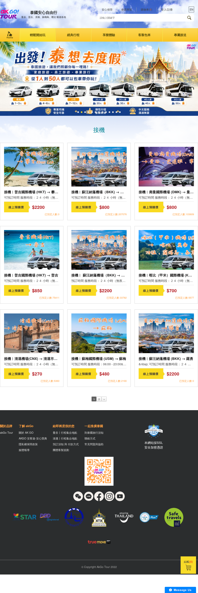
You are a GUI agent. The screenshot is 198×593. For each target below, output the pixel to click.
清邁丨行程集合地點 (65, 438)
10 (109, 112)
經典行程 (73, 35)
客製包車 (144, 35)
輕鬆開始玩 (37, 35)
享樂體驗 (109, 35)
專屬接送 (180, 35)
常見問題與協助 (93, 444)
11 (113, 112)
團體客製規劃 (61, 450)
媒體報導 (24, 450)
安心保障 (107, 9)
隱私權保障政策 (28, 444)
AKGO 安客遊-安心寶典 (33, 438)
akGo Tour (6, 432)
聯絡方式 (89, 438)
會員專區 (126, 9)
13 (120, 112)
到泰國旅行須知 (93, 432)
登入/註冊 (167, 9)
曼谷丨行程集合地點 (65, 432)
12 (116, 112)
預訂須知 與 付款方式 (66, 444)
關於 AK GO (26, 432)
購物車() (146, 9)
